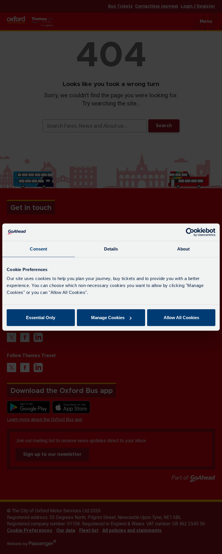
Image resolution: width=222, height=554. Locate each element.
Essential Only (40, 317)
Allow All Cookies (181, 317)
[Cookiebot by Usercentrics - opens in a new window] (190, 232)
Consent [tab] (38, 248)
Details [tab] (111, 248)
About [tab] (183, 248)
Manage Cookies (108, 317)
